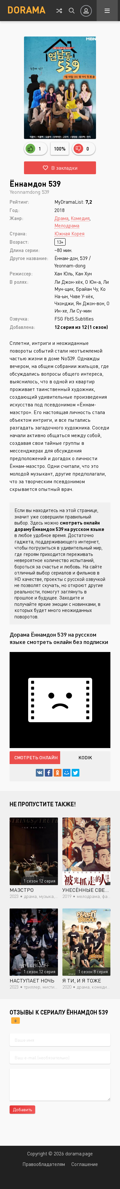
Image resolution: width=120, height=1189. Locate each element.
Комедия (80, 218)
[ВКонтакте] (40, 773)
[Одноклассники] (57, 773)
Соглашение (84, 1164)
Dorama (26, 9)
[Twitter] (75, 773)
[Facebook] (48, 773)
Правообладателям (43, 1164)
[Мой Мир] (66, 773)
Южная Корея (69, 233)
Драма (61, 218)
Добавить (22, 1109)
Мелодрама (66, 225)
